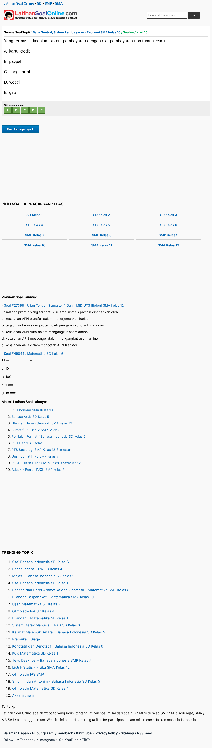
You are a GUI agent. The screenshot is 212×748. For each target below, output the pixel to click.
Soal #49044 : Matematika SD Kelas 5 (33, 353)
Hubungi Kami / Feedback (52, 733)
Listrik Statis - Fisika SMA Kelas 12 (41, 667)
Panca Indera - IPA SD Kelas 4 (37, 569)
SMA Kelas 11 (101, 245)
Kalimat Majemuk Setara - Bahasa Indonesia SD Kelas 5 (58, 632)
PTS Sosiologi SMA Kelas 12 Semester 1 (42, 450)
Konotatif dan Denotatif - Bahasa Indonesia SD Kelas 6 (57, 646)
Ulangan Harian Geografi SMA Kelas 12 (42, 423)
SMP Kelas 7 (34, 235)
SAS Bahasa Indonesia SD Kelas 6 (40, 562)
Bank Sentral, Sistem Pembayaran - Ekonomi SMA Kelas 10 (76, 32)
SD (39, 3)
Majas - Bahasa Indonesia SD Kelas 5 (43, 576)
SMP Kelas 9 (168, 235)
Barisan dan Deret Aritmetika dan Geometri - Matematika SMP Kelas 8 (70, 590)
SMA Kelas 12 (168, 245)
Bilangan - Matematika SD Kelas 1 (40, 618)
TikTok (87, 740)
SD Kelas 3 (168, 215)
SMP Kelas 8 (101, 235)
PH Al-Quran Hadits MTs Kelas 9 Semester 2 (46, 463)
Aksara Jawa (23, 695)
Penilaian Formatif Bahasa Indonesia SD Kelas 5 (49, 436)
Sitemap (127, 733)
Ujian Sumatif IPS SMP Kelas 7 (35, 456)
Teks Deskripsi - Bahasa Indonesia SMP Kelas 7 (51, 660)
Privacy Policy (106, 733)
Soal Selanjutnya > (20, 129)
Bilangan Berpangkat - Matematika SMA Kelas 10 (53, 597)
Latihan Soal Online (19, 3)
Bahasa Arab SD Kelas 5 (30, 417)
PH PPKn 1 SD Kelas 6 (29, 443)
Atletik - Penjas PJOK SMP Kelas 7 (38, 469)
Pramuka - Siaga (26, 639)
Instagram (47, 740)
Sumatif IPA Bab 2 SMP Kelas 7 (36, 430)
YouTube (71, 740)
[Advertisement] (106, 166)
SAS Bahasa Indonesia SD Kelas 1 (40, 583)
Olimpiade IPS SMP (28, 674)
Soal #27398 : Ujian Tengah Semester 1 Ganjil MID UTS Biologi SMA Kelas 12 (64, 305)
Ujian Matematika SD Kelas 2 (36, 604)
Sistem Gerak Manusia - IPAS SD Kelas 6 (46, 625)
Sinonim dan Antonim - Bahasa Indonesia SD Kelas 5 (56, 681)
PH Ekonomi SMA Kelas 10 (32, 410)
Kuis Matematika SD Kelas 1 (35, 653)
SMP (48, 3)
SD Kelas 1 (34, 215)
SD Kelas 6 (168, 225)
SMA (59, 3)
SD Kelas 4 (34, 225)
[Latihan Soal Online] (40, 15)
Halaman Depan (16, 733)
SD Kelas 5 (101, 225)
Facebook (27, 740)
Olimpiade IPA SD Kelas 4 (33, 611)
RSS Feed (144, 733)
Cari (194, 15)
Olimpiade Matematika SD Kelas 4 (40, 688)
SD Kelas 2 (101, 215)
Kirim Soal (84, 733)
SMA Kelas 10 (35, 245)
